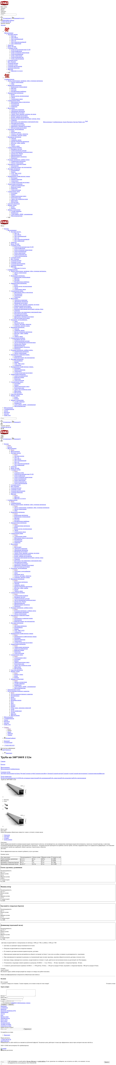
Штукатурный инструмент (22, 318)
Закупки (6, 414)
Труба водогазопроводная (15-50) (24, 247)
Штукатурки (18, 392)
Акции (6, 410)
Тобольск (10, 733)
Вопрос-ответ (5, 1016)
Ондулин (17, 280)
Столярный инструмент (21, 315)
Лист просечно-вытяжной (21, 239)
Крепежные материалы (18, 327)
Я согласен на (16, 1003)
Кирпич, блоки (15, 395)
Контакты (7, 412)
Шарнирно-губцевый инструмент (24, 316)
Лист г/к (16, 233)
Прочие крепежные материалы (23, 332)
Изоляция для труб (19, 339)
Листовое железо (16, 231)
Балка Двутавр (15, 244)
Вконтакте (9, 753)
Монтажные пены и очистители (23, 292)
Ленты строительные (20, 272)
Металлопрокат (12, 230)
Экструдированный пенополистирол (25, 342)
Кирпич (16, 398)
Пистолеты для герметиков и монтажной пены (27, 312)
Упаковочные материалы (21, 351)
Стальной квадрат (16, 260)
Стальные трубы (16, 245)
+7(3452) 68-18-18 (6, 22)
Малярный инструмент (21, 303)
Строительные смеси (17, 382)
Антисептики (18, 295)
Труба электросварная (20, 256)
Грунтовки (17, 383)
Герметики (17, 297)
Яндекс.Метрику (31, 1061)
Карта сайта (4, 1019)
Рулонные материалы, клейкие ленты (22, 350)
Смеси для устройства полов (22, 389)
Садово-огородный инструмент (23, 373)
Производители (5, 1018)
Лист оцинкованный (20, 236)
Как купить (4, 1021)
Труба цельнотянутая (20, 254)
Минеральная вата (19, 345)
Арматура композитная (21, 376)
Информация (4, 1012)
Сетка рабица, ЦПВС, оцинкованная (25, 404)
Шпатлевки (17, 391)
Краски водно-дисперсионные (23, 286)
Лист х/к (16, 238)
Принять (107, 1062)
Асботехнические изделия (21, 341)
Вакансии (3, 1009)
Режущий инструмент (20, 313)
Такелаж (16, 329)
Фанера (16, 362)
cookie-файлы (42, 1061)
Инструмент (15, 298)
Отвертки (17, 310)
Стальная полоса (16, 257)
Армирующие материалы (18, 374)
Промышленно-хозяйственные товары (22, 366)
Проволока (17, 379)
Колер (16, 285)
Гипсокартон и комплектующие (20, 354)
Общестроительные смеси (21, 386)
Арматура (14, 242)
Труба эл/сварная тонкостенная (23, 250)
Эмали (16, 288)
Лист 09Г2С (17, 234)
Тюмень (9, 735)
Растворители (18, 294)
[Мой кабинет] (1, 424)
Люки (16, 321)
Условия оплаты (5, 1023)
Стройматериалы (12, 269)
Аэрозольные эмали (20, 289)
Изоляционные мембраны (21, 282)
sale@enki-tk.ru (6, 749)
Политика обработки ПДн (8, 1010)
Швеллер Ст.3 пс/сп (20, 268)
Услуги (3, 1013)
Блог (2, 1015)
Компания (4, 1006)
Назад (9, 445)
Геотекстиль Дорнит (20, 344)
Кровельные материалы (18, 275)
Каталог (6, 228)
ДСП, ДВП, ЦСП (19, 363)
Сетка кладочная (19, 380)
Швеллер (14, 266)
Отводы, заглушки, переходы (22, 324)
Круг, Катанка (15, 259)
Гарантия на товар (6, 1026)
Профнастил (17, 403)
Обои (15, 274)
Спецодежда (17, 371)
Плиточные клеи (19, 388)
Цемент (16, 385)
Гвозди (16, 335)
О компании (4, 1007)
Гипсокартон (18, 356)
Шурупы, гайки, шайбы (21, 333)
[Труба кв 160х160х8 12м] (15, 797)
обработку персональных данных (20, 1003)
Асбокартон (17, 365)
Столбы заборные (19, 401)
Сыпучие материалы (17, 394)
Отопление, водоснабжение (19, 319)
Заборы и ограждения (17, 400)
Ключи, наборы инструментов (23, 307)
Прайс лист (7, 415)
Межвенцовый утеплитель (22, 347)
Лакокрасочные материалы (19, 283)
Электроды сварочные (20, 300)
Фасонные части (19, 322)
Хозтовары (17, 368)
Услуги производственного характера (22, 694)
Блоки (16, 397)
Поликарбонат (18, 360)
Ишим (9, 732)
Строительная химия (17, 291)
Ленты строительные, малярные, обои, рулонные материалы (29, 271)
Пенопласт (17, 348)
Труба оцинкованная (20, 251)
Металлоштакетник (20, 406)
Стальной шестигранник (18, 263)
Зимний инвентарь (19, 370)
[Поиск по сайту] (1, 16)
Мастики (16, 278)
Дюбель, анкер (18, 336)
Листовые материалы (17, 359)
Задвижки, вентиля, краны (22, 326)
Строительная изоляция (18, 338)
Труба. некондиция (19, 253)
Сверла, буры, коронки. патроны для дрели (26, 304)
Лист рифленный (19, 241)
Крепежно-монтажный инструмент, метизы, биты (28, 309)
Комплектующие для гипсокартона (24, 357)
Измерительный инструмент (22, 306)
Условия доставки (6, 1024)
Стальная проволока (17, 265)
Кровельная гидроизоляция (22, 277)
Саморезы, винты (19, 330)
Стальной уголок (16, 262)
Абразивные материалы (21, 301)
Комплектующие (19, 377)
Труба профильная (19, 248)
